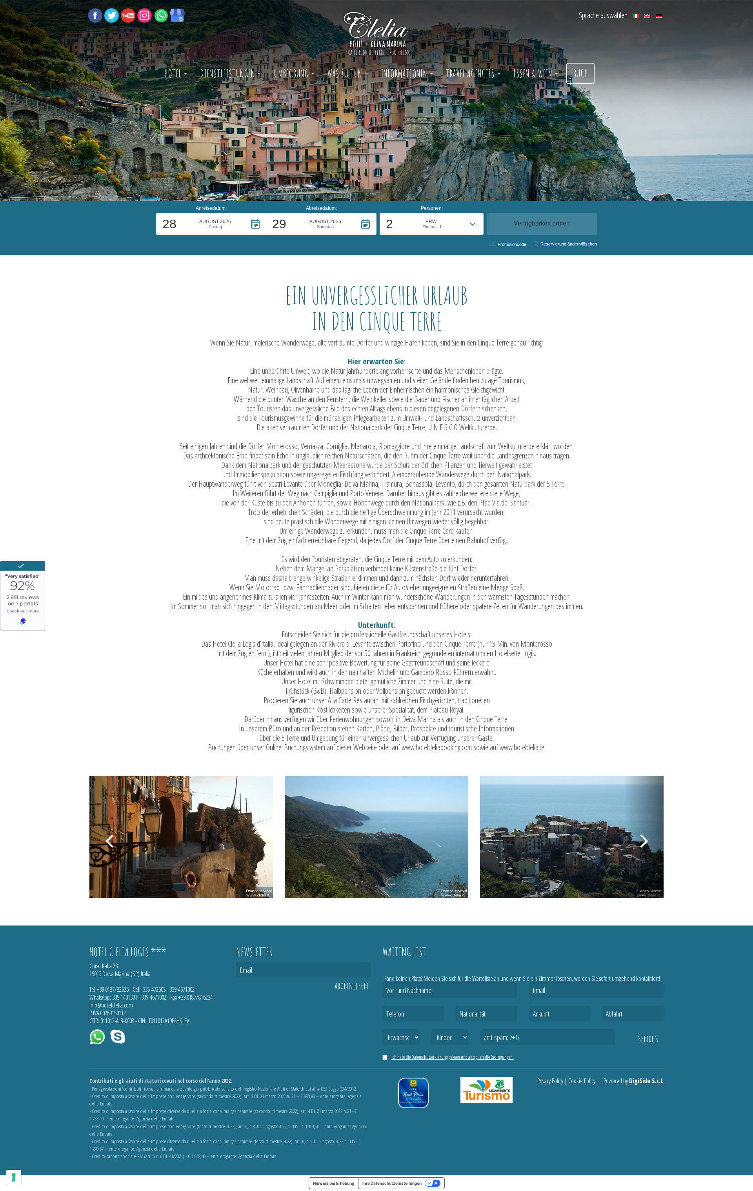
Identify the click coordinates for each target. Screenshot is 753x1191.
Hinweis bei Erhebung (333, 1183)
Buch (580, 73)
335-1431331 (124, 997)
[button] (211, 224)
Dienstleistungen (228, 73)
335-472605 (154, 989)
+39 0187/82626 (112, 989)
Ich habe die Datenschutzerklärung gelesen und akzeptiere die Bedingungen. (452, 1056)
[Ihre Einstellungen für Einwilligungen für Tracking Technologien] (13, 1177)
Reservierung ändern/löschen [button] (568, 244)
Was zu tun (345, 73)
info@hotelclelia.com (111, 1005)
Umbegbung (292, 73)
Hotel (173, 73)
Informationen (405, 73)
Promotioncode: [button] (512, 244)
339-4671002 (182, 989)
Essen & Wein (533, 73)
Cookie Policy (581, 1080)
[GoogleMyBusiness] (177, 14)
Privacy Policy (550, 1080)
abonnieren (351, 986)
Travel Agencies (471, 73)
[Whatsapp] (161, 14)
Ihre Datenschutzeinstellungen (392, 1183)
